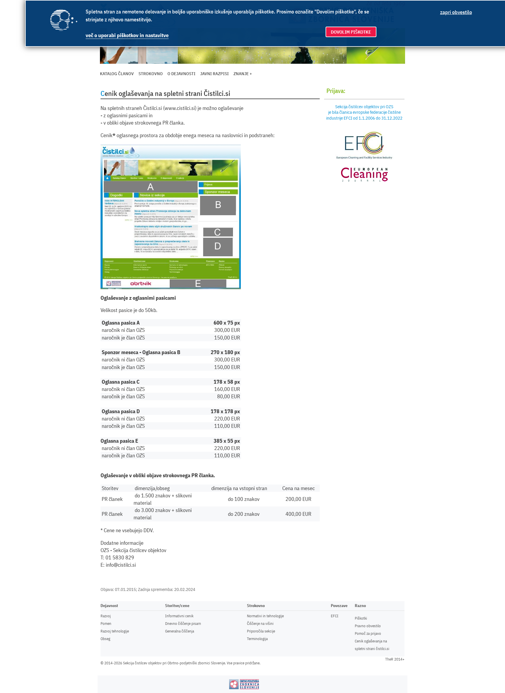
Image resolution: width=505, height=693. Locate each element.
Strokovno (151, 73)
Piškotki (361, 618)
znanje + (243, 73)
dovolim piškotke (351, 32)
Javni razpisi (214, 73)
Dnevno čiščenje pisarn (183, 623)
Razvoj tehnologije (115, 631)
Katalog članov (117, 73)
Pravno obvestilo (368, 625)
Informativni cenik (179, 615)
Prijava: (335, 91)
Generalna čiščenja (179, 631)
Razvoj (106, 615)
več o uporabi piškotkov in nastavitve (127, 35)
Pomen (106, 623)
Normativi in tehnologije (265, 615)
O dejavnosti (181, 73)
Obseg (105, 638)
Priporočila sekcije (261, 631)
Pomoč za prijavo (368, 633)
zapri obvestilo (456, 12)
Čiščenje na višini (260, 623)
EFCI (334, 615)
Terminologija (257, 638)
